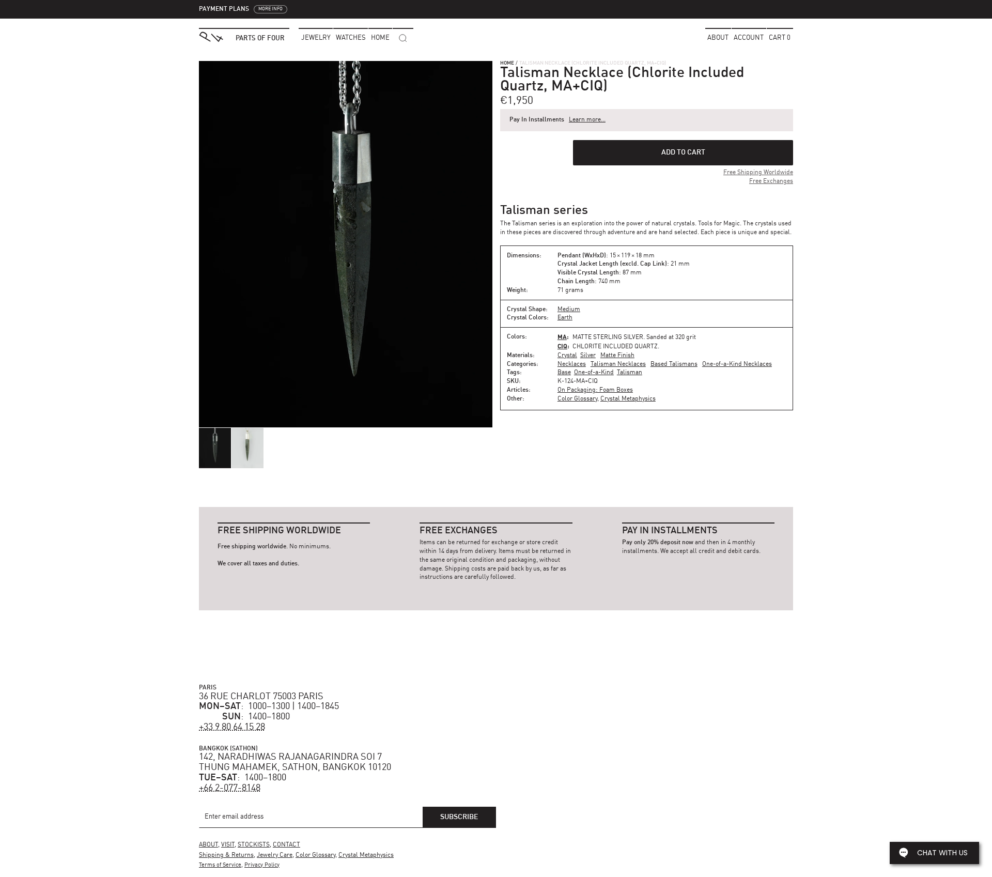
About (718, 38)
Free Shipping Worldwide (758, 173)
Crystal (567, 355)
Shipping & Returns (226, 855)
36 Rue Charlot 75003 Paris (261, 696)
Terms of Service (220, 865)
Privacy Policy (262, 865)
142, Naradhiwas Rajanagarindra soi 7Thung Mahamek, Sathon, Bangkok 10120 (295, 762)
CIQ (562, 346)
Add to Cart (683, 152)
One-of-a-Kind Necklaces (737, 364)
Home (507, 63)
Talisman (629, 373)
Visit (228, 845)
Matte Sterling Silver (607, 337)
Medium (568, 309)
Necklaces (571, 364)
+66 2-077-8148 (229, 788)
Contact (286, 845)
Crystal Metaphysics (628, 399)
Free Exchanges (771, 181)
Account (749, 38)
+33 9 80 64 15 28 (232, 727)
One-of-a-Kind (594, 373)
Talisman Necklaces (618, 364)
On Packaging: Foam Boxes (595, 390)
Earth (564, 318)
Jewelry (316, 38)
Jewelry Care (274, 855)
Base (564, 373)
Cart (780, 38)
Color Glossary (577, 399)
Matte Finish (617, 355)
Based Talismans (674, 364)
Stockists (254, 845)
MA (562, 337)
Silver (588, 355)
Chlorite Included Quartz (615, 347)
